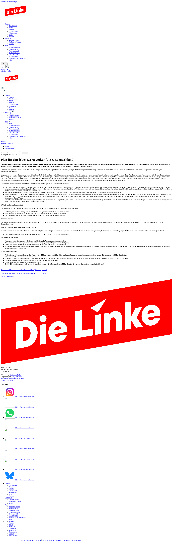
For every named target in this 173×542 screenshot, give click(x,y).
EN (2, 67)
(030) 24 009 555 (17, 377)
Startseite (12, 521)
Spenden (11, 503)
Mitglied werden (14, 499)
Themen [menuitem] (7, 24)
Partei (6, 505)
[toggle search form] (7, 66)
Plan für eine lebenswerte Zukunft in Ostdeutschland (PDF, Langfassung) (24, 270)
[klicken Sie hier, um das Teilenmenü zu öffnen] (2, 88)
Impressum (12, 530)
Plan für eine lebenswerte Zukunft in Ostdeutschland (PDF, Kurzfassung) (24, 273)
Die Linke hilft (13, 514)
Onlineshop (12, 528)
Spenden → (4, 69)
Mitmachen (8, 498)
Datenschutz (13, 532)
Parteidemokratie (14, 510)
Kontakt (7, 146)
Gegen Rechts (13, 490)
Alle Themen (13, 485)
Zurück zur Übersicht (7, 276)
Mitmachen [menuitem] (8, 38)
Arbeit (11, 487)
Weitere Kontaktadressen (9, 380)
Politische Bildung (14, 512)
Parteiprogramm (14, 508)
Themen (7, 483)
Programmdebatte (14, 507)
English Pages (9, 148)
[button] (4, 67)
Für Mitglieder (13, 516)
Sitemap (11, 534)
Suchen (25, 153)
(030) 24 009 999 (15, 375)
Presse (11, 525)
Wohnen (11, 496)
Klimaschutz (13, 492)
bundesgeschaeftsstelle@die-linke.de (12, 378)
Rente (11, 494)
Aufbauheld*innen (15, 501)
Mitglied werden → (7, 71)
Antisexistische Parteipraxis (17, 517)
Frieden (11, 489)
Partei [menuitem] (6, 45)
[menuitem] (8, 95)
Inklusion (12, 526)
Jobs (10, 519)
